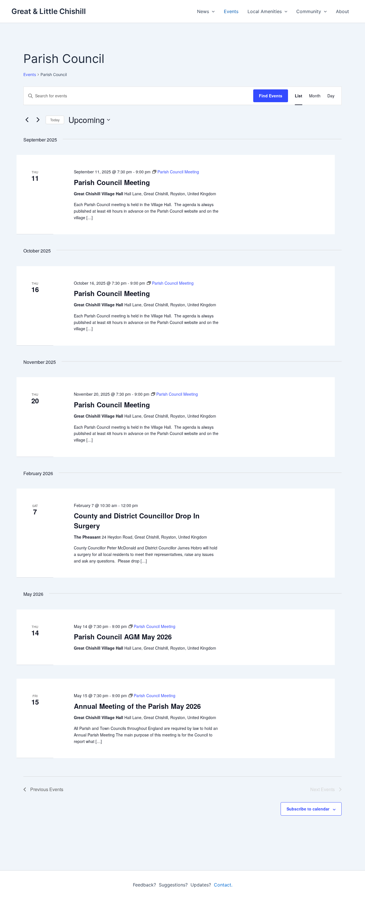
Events (231, 11)
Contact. (223, 885)
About (342, 11)
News (203, 11)
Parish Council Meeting (112, 182)
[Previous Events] (26, 119)
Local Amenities (265, 11)
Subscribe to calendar (308, 809)
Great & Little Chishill (48, 11)
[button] (212, 11)
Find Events (270, 95)
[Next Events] (38, 119)
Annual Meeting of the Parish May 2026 (137, 706)
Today (55, 119)
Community (308, 11)
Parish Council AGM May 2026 (123, 636)
